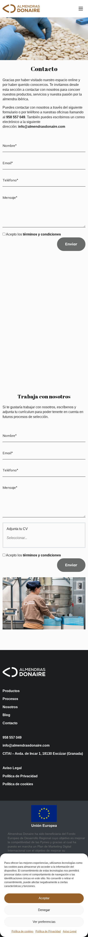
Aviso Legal (69, 931)
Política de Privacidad (48, 931)
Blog (6, 715)
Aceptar (44, 898)
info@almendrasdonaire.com (26, 745)
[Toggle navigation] (80, 9)
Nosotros (10, 707)
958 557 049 (12, 737)
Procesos (10, 699)
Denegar (44, 910)
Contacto (10, 723)
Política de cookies (22, 931)
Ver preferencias (44, 921)
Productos (11, 691)
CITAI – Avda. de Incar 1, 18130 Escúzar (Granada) (43, 753)
